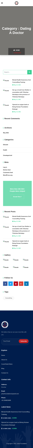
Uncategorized (7, 155)
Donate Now (17, 196)
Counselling (8, 298)
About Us (4, 359)
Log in (5, 167)
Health (5, 150)
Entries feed (6, 170)
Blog (2, 368)
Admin (14, 418)
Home (17, 50)
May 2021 (6, 132)
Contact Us (4, 373)
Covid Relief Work (6, 364)
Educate (5, 144)
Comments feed (8, 172)
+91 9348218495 (6, 400)
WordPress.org (7, 175)
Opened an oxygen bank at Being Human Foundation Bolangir (20, 107)
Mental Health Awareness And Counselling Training (21, 81)
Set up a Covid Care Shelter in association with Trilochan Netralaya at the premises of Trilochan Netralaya (21, 93)
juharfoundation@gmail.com (10, 393)
